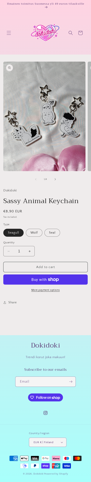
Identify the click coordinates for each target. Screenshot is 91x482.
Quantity (9, 242)
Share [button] (12, 302)
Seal (52, 232)
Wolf (34, 232)
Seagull (13, 232)
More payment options (45, 290)
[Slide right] (55, 179)
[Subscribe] (71, 381)
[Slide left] (36, 179)
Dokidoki (38, 474)
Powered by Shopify (56, 474)
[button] (9, 33)
